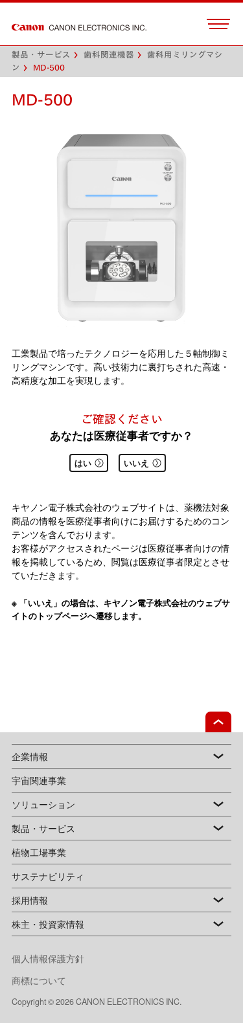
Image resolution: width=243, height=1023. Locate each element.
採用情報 (30, 900)
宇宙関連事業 (39, 780)
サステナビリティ (48, 876)
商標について (39, 980)
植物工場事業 (39, 852)
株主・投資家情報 (48, 923)
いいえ (136, 462)
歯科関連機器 (109, 55)
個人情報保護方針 (57, 958)
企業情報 (30, 756)
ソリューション (43, 804)
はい (83, 462)
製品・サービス (43, 828)
